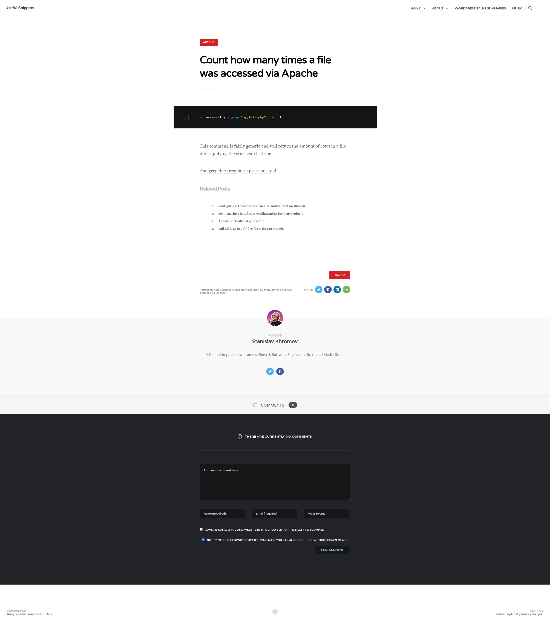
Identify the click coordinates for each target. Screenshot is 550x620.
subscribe (305, 540)
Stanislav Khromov (275, 341)
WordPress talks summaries (480, 8)
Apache (208, 42)
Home (415, 8)
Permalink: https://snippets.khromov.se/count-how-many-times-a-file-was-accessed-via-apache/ (246, 291)
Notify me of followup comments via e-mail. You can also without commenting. (276, 540)
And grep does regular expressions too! (238, 171)
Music (517, 8)
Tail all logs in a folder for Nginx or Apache (251, 229)
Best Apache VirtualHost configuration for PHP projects (260, 214)
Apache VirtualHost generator (241, 221)
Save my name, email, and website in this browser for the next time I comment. (265, 529)
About (437, 8)
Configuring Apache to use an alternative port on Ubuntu (261, 206)
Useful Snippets (19, 7)
